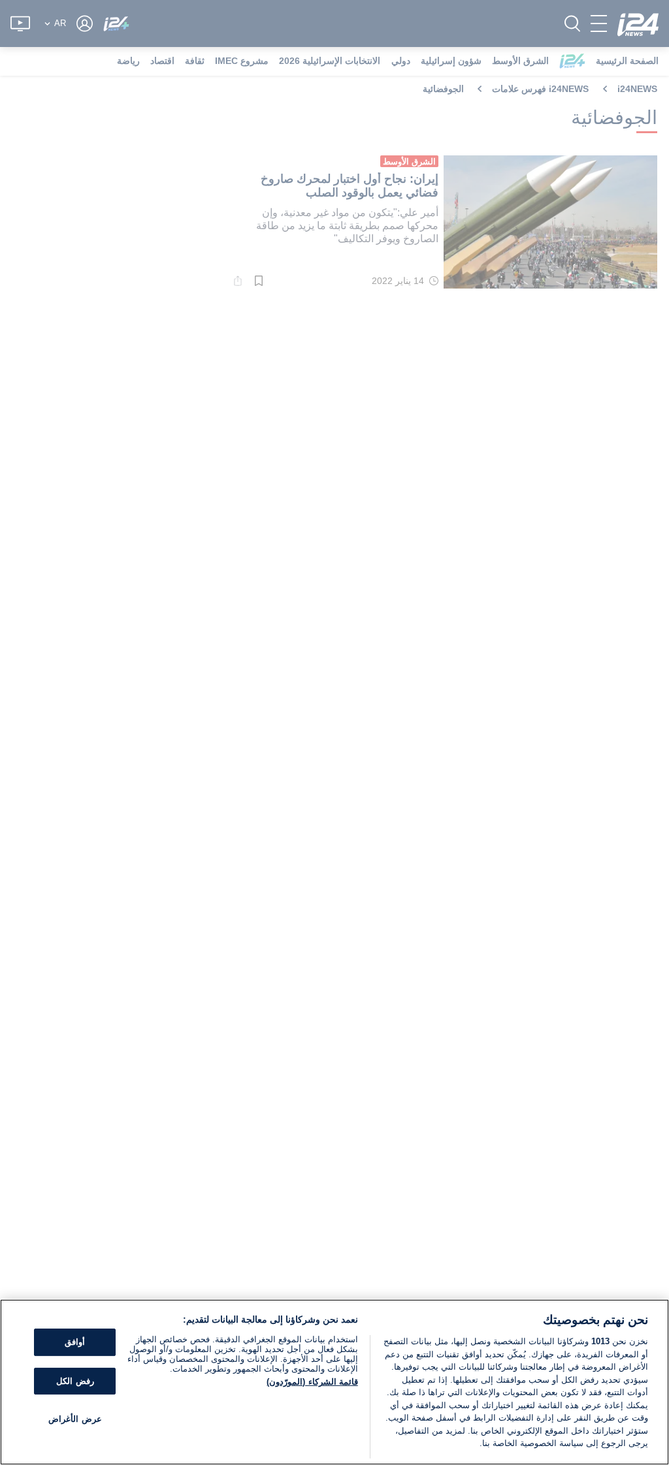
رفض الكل (74, 1381)
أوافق (75, 1342)
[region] (334, 1382)
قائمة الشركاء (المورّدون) (312, 1382)
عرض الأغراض (74, 1420)
